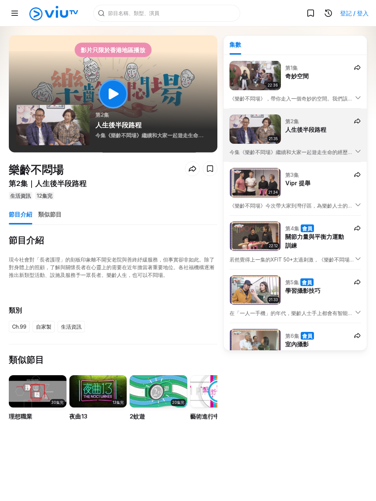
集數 (235, 44)
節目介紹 (20, 214)
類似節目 (50, 214)
